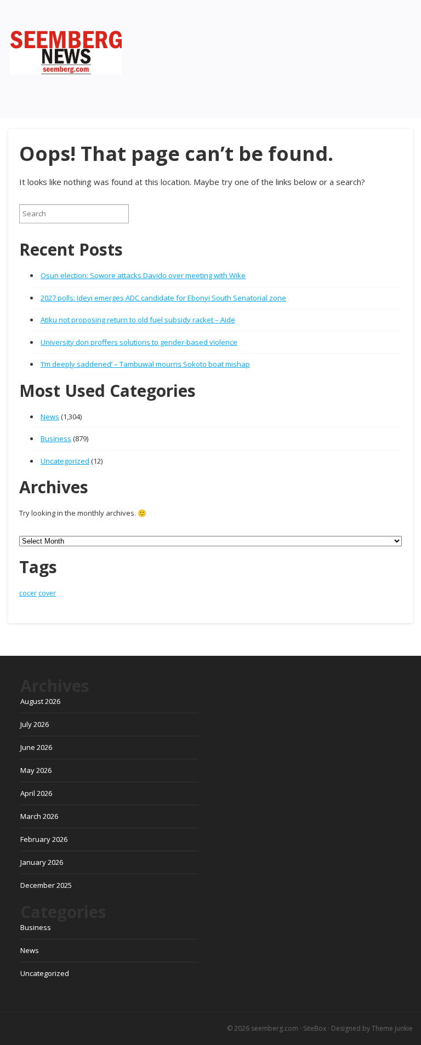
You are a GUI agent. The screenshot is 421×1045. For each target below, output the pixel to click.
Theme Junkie (392, 1028)
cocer (28, 593)
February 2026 (43, 839)
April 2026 (36, 793)
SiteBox (314, 1028)
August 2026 (40, 701)
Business (56, 438)
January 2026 (41, 862)
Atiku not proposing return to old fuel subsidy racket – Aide (138, 320)
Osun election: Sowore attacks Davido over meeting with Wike (143, 275)
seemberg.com (274, 1028)
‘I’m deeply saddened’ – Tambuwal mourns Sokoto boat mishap (145, 364)
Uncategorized (65, 461)
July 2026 (34, 724)
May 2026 (36, 770)
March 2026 (39, 816)
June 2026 (36, 747)
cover (47, 593)
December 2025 (46, 885)
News (50, 417)
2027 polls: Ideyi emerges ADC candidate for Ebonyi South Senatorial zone (163, 298)
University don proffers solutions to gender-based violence (139, 342)
